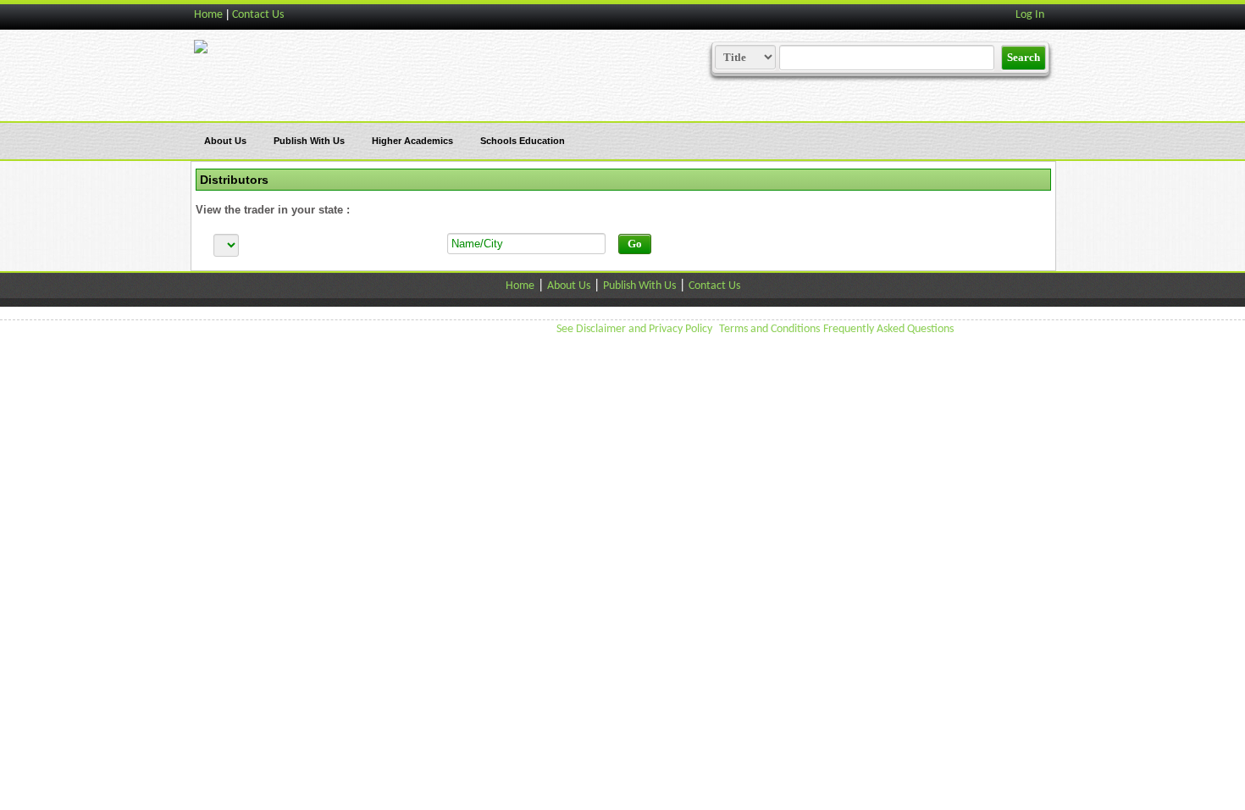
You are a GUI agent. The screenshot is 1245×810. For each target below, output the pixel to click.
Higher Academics (412, 141)
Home (208, 14)
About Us (225, 141)
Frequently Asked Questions (888, 329)
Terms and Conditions (769, 329)
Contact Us (258, 14)
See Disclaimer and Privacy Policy (634, 329)
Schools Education (522, 141)
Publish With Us (309, 141)
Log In (1029, 14)
